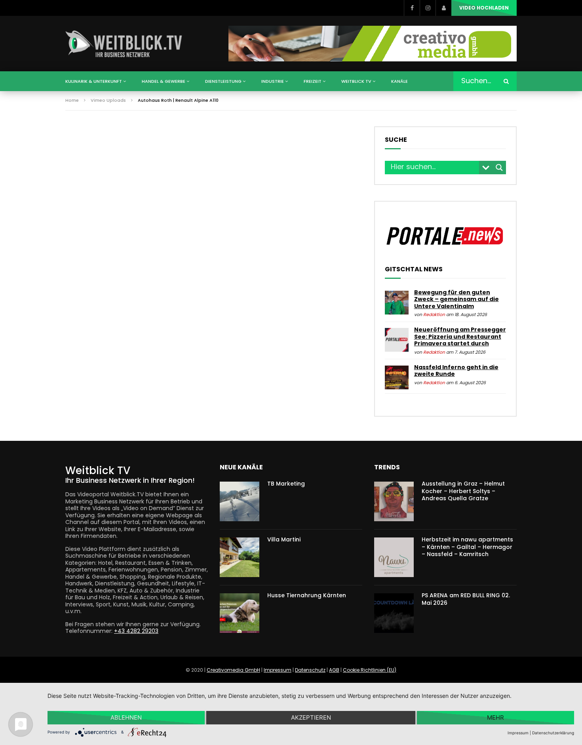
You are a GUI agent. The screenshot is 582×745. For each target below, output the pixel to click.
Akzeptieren (311, 717)
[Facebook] (412, 8)
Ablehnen (126, 717)
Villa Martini (284, 539)
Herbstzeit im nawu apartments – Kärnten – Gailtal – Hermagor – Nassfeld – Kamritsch (467, 546)
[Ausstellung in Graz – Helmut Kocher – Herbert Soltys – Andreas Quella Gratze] (394, 501)
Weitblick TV (356, 81)
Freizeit (312, 81)
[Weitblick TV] (124, 43)
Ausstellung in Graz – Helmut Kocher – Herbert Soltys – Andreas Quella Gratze (463, 491)
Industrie (272, 81)
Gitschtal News (414, 269)
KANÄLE (399, 81)
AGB (334, 670)
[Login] (443, 8)
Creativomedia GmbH (233, 670)
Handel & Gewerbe (163, 81)
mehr (495, 717)
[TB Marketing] (239, 501)
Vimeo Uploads (108, 100)
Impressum (277, 670)
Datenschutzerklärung (553, 732)
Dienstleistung (223, 81)
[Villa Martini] (239, 557)
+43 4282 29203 (136, 631)
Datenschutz (310, 670)
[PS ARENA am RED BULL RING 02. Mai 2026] (394, 613)
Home (72, 100)
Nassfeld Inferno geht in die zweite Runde (456, 370)
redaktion (434, 315)
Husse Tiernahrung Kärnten (306, 595)
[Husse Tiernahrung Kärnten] (239, 613)
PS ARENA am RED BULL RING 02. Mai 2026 (466, 599)
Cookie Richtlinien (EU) (369, 670)
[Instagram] (428, 8)
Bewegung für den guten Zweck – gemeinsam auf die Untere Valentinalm (456, 299)
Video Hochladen (484, 7)
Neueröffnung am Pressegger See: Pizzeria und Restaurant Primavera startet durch (460, 336)
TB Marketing (286, 484)
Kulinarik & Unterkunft (93, 81)
